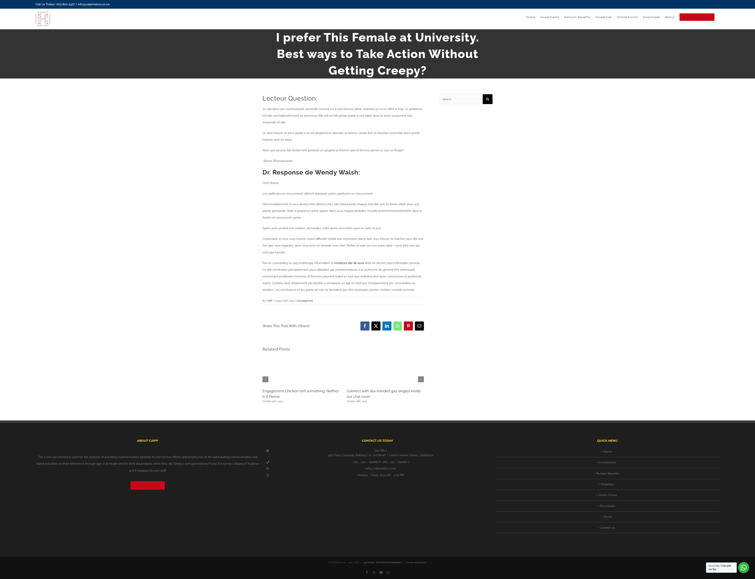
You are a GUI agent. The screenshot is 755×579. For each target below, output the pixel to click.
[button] (265, 379)
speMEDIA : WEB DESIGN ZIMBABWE (383, 562)
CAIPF (269, 300)
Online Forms (607, 495)
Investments (607, 462)
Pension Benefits (607, 473)
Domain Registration (416, 562)
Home (607, 451)
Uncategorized (304, 300)
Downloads (607, 506)
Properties (607, 484)
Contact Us (607, 527)
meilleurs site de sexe (349, 263)
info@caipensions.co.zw (94, 4)
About (607, 517)
